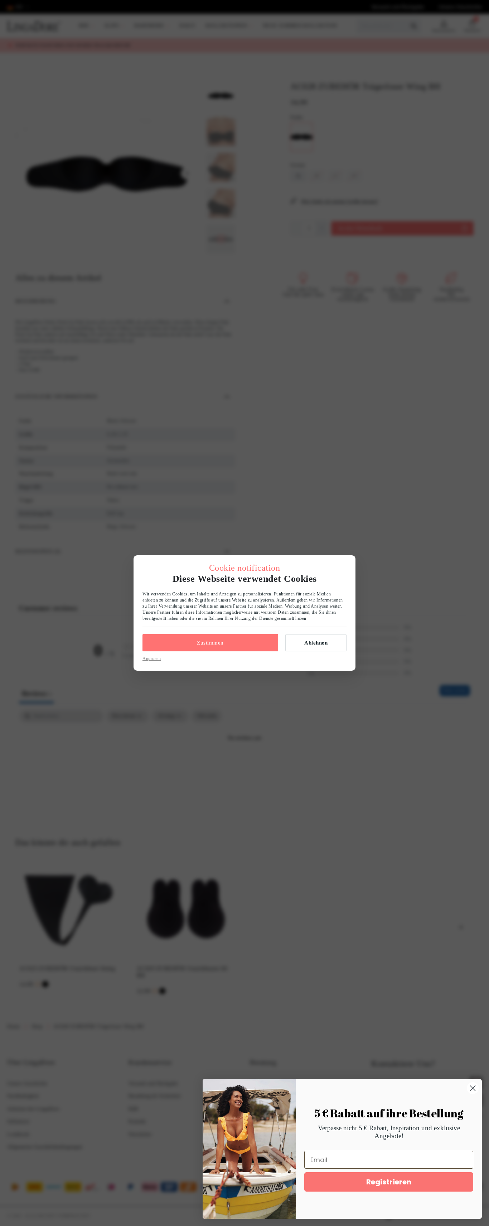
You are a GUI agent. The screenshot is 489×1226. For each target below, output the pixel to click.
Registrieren (388, 1182)
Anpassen (151, 658)
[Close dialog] (472, 1088)
